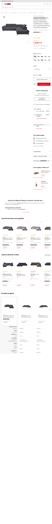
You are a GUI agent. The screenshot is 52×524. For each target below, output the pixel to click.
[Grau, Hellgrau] (48, 56)
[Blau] (38, 56)
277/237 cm (37, 69)
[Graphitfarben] (41, 56)
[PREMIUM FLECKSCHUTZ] (36, 184)
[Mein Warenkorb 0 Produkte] (50, 4)
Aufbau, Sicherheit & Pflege (40, 156)
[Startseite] (2, 12)
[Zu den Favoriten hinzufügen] (34, 84)
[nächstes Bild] (50, 234)
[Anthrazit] (34, 56)
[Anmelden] (45, 4)
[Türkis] (48, 60)
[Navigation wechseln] (2, 4)
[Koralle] (38, 60)
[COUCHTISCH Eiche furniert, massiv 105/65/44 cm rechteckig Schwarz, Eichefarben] (36, 173)
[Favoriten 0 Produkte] (47, 4)
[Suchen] (3, 7)
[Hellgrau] (34, 60)
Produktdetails (37, 151)
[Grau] (45, 56)
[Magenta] (41, 60)
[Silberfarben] (45, 60)
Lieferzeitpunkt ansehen (41, 118)
